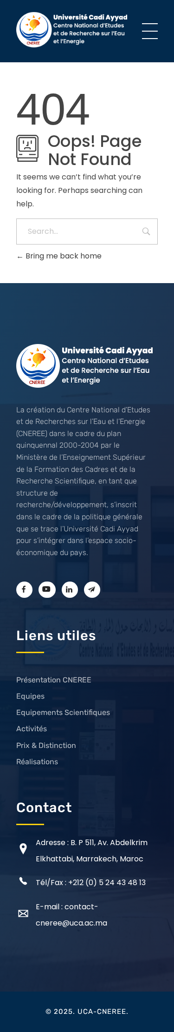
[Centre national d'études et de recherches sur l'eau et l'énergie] (72, 29)
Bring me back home (63, 256)
